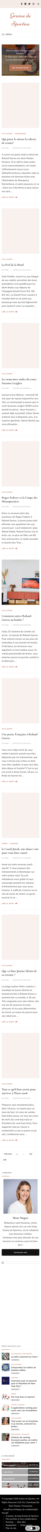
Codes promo (26, 1525)
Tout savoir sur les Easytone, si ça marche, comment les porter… (24, 1424)
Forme (5, 844)
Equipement (20, 134)
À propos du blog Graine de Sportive (22, 1516)
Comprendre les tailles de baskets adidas (23, 1368)
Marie (6, 148)
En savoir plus (20, 68)
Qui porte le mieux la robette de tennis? (19, 141)
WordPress (8, 1509)
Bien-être (21, 1522)
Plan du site (11, 1528)
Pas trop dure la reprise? (23, 1397)
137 (31, 1154)
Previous (8, 1154)
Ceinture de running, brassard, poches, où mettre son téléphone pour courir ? (24, 1440)
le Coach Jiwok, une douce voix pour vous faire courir (20, 851)
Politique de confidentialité (26, 1509)
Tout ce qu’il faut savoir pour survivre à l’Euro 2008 (19, 1091)
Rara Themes (15, 1506)
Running (14, 844)
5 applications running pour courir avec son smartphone (24, 1409)
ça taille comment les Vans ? (24, 1357)
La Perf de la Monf (13, 265)
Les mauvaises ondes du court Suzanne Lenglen (19, 381)
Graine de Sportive (27, 1498)
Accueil (5, 1512)
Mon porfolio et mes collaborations (21, 1519)
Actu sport (7, 134)
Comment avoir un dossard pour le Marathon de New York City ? (24, 1383)
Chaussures (16, 1354)
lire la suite (8, 197)
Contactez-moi (20, 1252)
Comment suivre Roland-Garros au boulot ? (17, 618)
